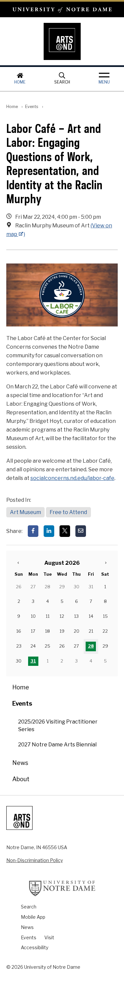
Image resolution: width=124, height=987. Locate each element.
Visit (49, 937)
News (20, 762)
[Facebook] (33, 531)
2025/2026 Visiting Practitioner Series (58, 725)
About (20, 779)
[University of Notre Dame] (62, 888)
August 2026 (62, 563)
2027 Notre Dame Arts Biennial (57, 744)
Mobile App (33, 917)
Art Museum (25, 512)
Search (62, 82)
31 (33, 661)
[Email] (80, 531)
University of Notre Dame (62, 9)
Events (31, 106)
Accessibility (34, 947)
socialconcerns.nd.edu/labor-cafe (72, 478)
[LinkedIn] (49, 531)
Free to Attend (68, 512)
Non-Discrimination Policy (34, 860)
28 (91, 646)
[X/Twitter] (65, 531)
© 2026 (14, 967)
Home (19, 82)
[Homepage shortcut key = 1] (62, 41)
